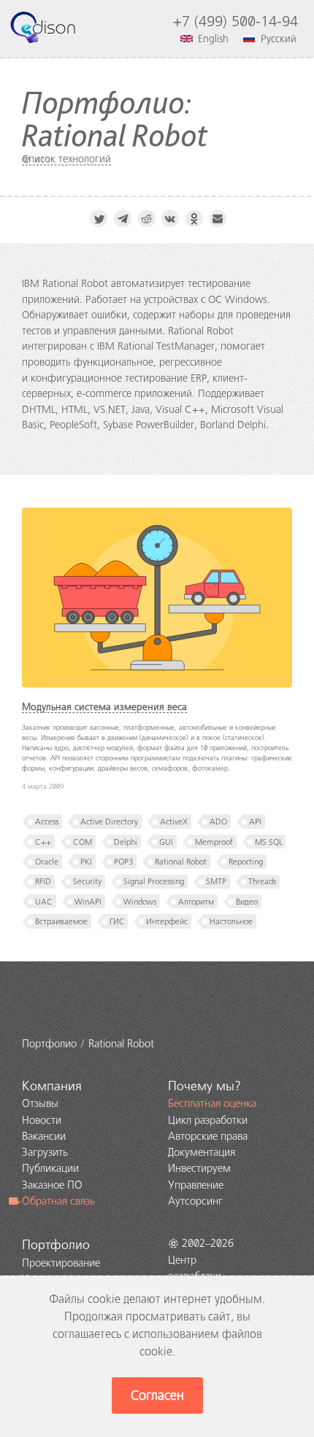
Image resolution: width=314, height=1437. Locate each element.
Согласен (157, 1395)
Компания (52, 1086)
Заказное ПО (52, 1185)
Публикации (50, 1168)
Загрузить (45, 1152)
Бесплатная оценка (212, 1103)
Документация (201, 1152)
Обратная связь (58, 1201)
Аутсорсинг (195, 1201)
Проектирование (61, 1263)
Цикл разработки (208, 1120)
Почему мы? (204, 1086)
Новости (41, 1120)
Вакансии (44, 1136)
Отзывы (40, 1103)
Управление (195, 1185)
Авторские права (208, 1136)
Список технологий (66, 159)
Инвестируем (199, 1168)
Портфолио (56, 1244)
